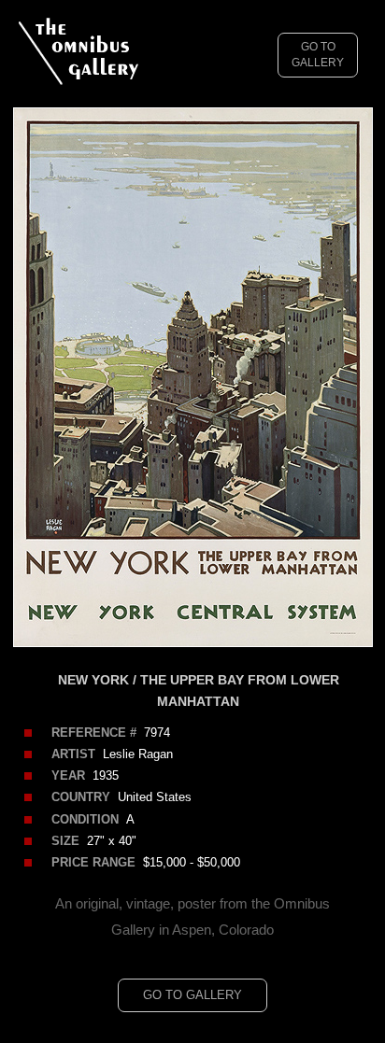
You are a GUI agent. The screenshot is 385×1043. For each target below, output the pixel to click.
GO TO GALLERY (318, 54)
